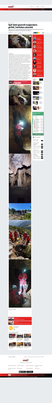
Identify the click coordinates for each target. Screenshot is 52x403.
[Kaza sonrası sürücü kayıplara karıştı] (12, 335)
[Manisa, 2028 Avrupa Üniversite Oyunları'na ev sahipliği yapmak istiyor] (20, 335)
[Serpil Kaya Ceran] (34, 58)
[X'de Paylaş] (35, 32)
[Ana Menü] (43, 9)
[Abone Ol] (43, 32)
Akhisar (14, 9)
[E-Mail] (14, 329)
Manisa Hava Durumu (21, 365)
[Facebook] (9, 357)
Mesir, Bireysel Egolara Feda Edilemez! (39, 63)
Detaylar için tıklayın (38, 134)
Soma (26, 9)
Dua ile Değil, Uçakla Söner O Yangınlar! (39, 67)
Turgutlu (17, 9)
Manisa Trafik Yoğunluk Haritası (38, 366)
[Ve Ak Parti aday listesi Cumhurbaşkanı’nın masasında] (12, 344)
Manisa (9, 9)
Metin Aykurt (39, 65)
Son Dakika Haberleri (30, 368)
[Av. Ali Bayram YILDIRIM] (34, 74)
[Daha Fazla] (38, 32)
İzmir (12, 9)
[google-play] (29, 371)
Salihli (20, 9)
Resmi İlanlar (29, 9)
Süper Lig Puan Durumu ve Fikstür (12, 369)
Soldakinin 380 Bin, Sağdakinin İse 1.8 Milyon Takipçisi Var (40, 71)
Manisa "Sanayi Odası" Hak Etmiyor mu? (40, 48)
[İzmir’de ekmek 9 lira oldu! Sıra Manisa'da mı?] (20, 344)
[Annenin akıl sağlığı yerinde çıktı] (27, 344)
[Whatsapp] (15, 357)
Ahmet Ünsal (39, 61)
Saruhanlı (23, 9)
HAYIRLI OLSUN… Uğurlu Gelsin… (40, 55)
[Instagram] (12, 357)
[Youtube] (13, 357)
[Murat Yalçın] (34, 42)
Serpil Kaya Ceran (40, 57)
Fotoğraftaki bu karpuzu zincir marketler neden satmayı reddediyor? (39, 51)
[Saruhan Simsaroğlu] (34, 46)
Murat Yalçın (16, 327)
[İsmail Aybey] (34, 38)
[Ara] (42, 9)
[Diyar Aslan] (34, 70)
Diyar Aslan (39, 69)
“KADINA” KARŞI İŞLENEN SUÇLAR (40, 75)
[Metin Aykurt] (34, 66)
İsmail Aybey (39, 37)
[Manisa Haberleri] (11, 6)
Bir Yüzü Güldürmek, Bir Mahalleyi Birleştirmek (39, 59)
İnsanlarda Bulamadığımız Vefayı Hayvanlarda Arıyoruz (40, 39)
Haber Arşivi (38, 368)
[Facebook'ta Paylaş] (33, 32)
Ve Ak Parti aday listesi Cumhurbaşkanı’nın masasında (12, 348)
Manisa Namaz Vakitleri (30, 365)
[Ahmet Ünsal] (34, 62)
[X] (10, 357)
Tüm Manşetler (20, 368)
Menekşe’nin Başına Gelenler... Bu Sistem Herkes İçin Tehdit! (40, 43)
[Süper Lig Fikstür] (42, 137)
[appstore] (22, 371)
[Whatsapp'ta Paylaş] (37, 32)
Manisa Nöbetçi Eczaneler (12, 365)
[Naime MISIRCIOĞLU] (34, 54)
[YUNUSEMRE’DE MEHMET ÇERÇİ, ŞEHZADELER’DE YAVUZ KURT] (27, 335)
